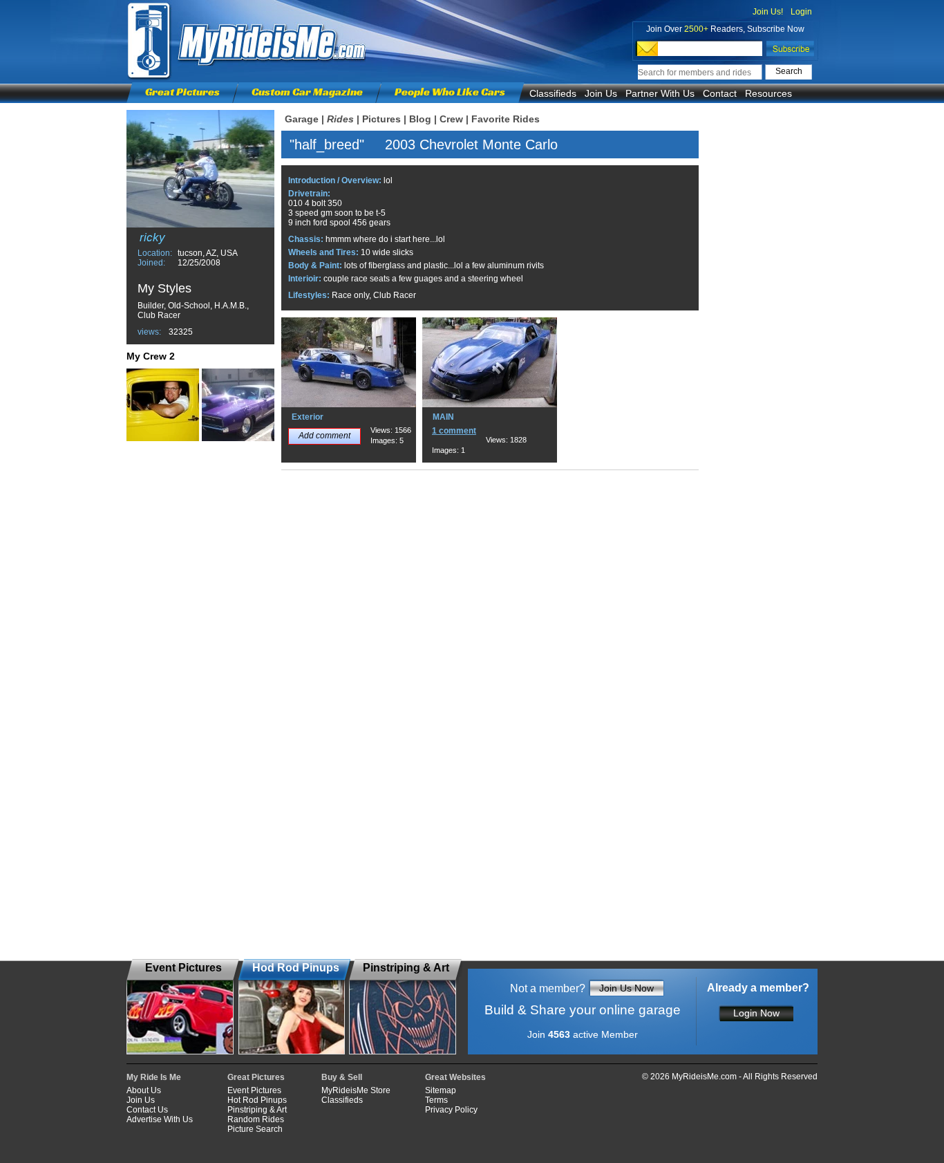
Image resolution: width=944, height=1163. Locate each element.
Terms (436, 1100)
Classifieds (552, 93)
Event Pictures (254, 1090)
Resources (768, 93)
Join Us (601, 93)
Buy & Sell (341, 1077)
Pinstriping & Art (257, 1110)
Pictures (381, 118)
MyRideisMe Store (355, 1090)
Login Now (756, 1012)
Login (801, 12)
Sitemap (440, 1090)
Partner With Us (660, 93)
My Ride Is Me (153, 1077)
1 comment (454, 431)
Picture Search (255, 1129)
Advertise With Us (159, 1119)
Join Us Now (626, 988)
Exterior (307, 417)
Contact (720, 93)
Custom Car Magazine (307, 91)
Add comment (324, 435)
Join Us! (768, 12)
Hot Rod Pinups (257, 1100)
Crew (451, 118)
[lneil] (238, 405)
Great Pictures (182, 91)
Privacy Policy (451, 1110)
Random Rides (255, 1119)
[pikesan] (162, 405)
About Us (143, 1090)
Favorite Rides (505, 118)
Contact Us (147, 1110)
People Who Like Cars (450, 91)
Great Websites (455, 1077)
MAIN (443, 417)
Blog (420, 118)
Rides (340, 118)
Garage (302, 118)
